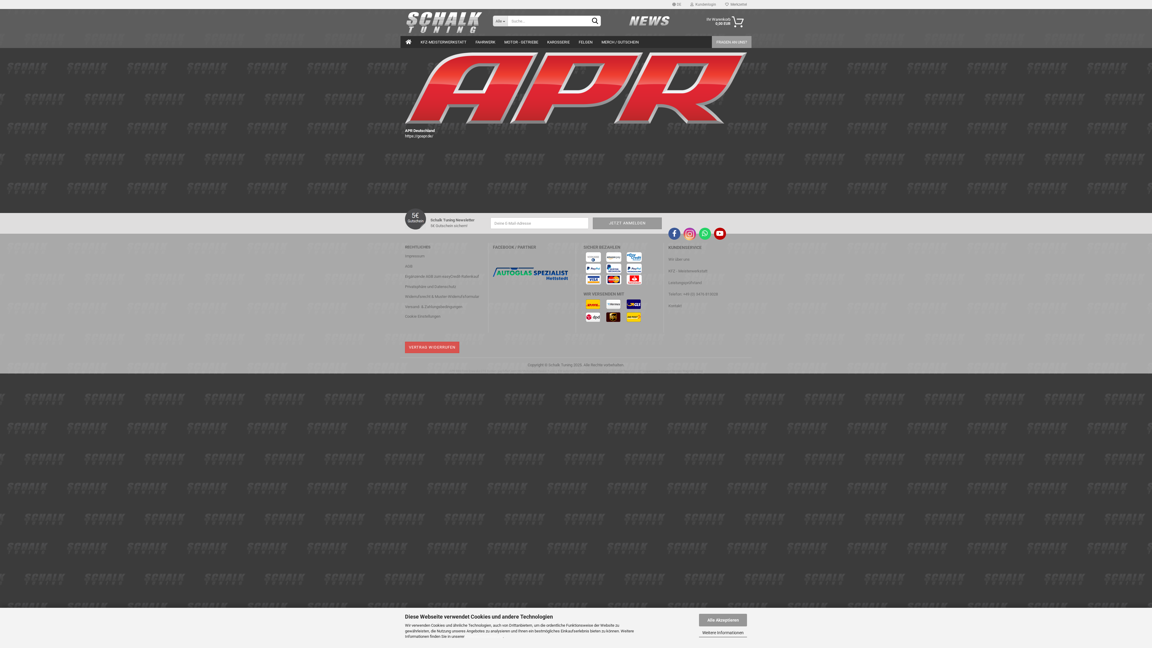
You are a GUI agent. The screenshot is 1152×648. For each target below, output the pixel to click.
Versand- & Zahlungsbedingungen (433, 306)
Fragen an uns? (731, 42)
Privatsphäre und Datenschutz (430, 286)
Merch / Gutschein (620, 42)
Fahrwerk (485, 42)
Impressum (414, 256)
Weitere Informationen (723, 632)
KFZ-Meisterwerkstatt (443, 42)
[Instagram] (689, 234)
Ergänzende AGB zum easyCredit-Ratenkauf (442, 276)
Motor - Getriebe (521, 42)
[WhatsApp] (705, 234)
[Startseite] (408, 42)
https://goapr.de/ (419, 136)
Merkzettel (738, 4)
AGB (408, 266)
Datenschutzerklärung (484, 636)
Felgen (585, 42)
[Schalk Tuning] (444, 22)
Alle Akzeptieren (723, 620)
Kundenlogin (705, 4)
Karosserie (558, 42)
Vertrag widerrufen (432, 347)
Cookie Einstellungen (422, 316)
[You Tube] (720, 234)
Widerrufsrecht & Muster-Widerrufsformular (442, 296)
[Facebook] (674, 234)
